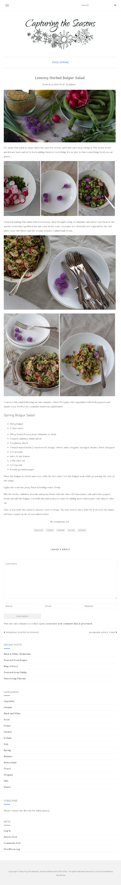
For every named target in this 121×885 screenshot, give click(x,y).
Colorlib (98, 871)
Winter (7, 787)
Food (55, 62)
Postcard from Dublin (15, 672)
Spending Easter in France (22, 632)
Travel (7, 768)
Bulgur (39, 530)
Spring (64, 62)
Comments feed (12, 843)
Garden (8, 731)
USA (6, 780)
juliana (72, 84)
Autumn (8, 707)
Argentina (9, 701)
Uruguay (8, 774)
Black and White (12, 713)
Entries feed (10, 836)
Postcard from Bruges (15, 660)
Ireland (7, 738)
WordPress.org (12, 849)
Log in (7, 830)
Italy (6, 744)
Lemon (60, 530)
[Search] (115, 5)
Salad (71, 530)
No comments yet (59, 521)
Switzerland (10, 762)
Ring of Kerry (11, 666)
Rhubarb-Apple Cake (102, 632)
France (7, 725)
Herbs (50, 530)
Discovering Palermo (15, 678)
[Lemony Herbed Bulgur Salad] (60, 116)
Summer (8, 756)
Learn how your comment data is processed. (69, 623)
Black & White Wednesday (17, 654)
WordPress (60, 875)
